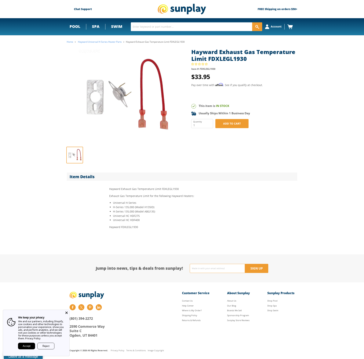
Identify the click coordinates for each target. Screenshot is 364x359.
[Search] (257, 26)
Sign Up (256, 268)
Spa (96, 26)
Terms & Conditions (136, 350)
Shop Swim (272, 310)
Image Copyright (156, 350)
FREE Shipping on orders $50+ (277, 9)
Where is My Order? (192, 310)
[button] (199, 64)
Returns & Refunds (191, 320)
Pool (75, 26)
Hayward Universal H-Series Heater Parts (100, 42)
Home (70, 42)
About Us (231, 300)
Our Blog (231, 305)
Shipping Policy (189, 315)
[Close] (66, 313)
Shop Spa (272, 305)
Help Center (188, 305)
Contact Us (187, 300)
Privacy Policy (117, 350)
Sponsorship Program (238, 315)
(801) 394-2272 (81, 318)
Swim (116, 26)
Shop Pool (272, 300)
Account (276, 26)
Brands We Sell (234, 310)
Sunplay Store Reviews (238, 320)
